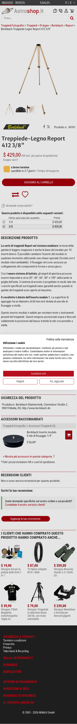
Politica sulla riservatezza (60, 339)
